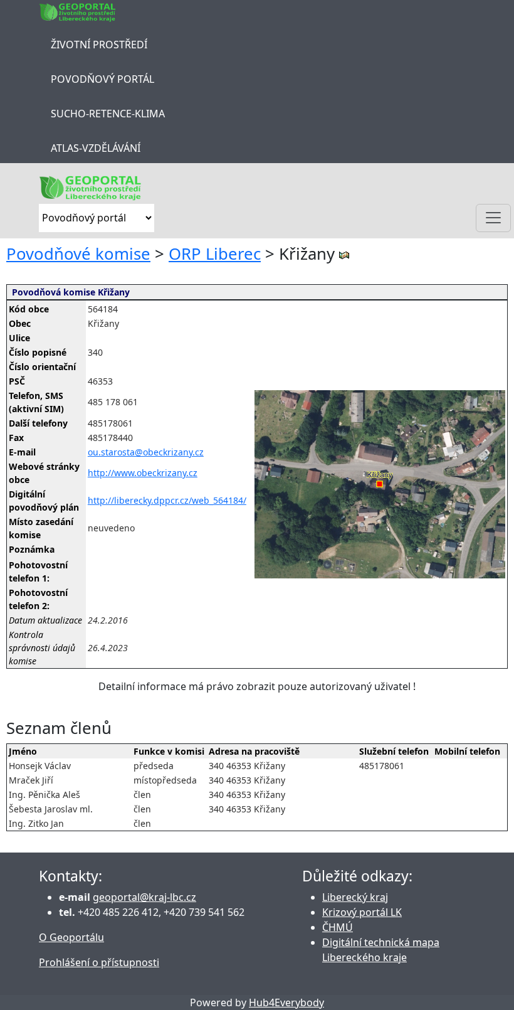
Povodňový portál (102, 79)
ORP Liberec (215, 254)
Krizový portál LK (362, 912)
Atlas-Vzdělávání (95, 148)
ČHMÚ (337, 927)
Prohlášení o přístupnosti (99, 962)
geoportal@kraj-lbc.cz (144, 897)
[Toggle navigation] (493, 218)
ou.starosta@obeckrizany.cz (146, 452)
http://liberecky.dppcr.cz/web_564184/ (167, 500)
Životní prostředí (99, 44)
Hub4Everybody (286, 1002)
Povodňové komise (78, 254)
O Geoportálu (71, 937)
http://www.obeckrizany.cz (142, 473)
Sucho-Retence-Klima (108, 113)
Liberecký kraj (355, 897)
